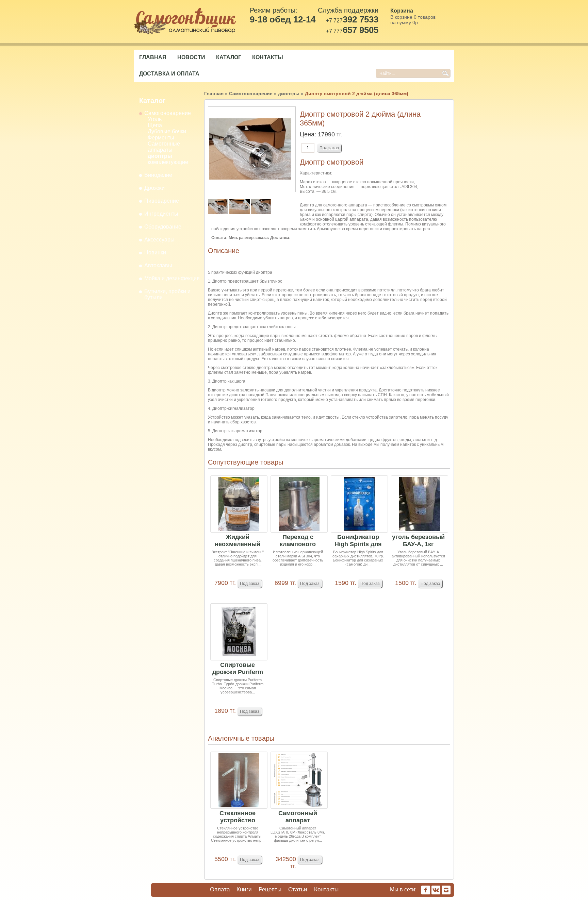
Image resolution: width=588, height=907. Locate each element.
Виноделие (158, 175)
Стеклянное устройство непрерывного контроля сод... (237, 817)
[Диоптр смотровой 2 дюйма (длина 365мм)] (218, 213)
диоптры (160, 156)
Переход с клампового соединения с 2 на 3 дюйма (298, 541)
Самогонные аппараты (164, 147)
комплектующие (168, 162)
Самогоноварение (167, 113)
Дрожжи (154, 188)
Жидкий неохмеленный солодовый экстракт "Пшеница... (237, 541)
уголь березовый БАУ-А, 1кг (418, 541)
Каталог (228, 57)
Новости (191, 57)
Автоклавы (158, 265)
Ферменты (161, 137)
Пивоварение (161, 201)
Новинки (155, 252)
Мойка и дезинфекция (172, 278)
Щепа (155, 125)
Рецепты (270, 889)
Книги (244, 889)
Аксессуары (159, 239)
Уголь (155, 119)
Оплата (220, 889)
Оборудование (162, 227)
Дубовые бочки (167, 131)
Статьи (297, 889)
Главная (152, 57)
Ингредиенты (161, 214)
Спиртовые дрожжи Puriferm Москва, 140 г (237, 668)
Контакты (267, 57)
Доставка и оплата (169, 74)
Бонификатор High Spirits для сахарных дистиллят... (358, 541)
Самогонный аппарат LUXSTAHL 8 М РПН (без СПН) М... (298, 817)
